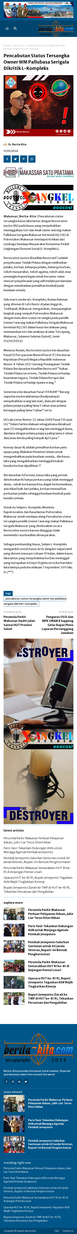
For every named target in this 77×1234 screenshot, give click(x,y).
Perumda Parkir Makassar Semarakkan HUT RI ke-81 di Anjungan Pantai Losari (48, 966)
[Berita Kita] (6, 144)
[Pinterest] (23, 159)
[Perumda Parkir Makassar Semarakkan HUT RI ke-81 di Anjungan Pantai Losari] (14, 966)
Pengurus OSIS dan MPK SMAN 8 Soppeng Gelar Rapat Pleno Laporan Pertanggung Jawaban (57, 625)
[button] (15, 28)
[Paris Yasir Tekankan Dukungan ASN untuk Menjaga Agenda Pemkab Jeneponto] (14, 930)
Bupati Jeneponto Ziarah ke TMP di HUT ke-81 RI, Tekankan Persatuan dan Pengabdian (50, 998)
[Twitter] (15, 159)
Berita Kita (19, 144)
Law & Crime (19, 45)
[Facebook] (7, 159)
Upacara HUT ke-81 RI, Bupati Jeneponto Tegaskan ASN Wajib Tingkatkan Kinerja (50, 982)
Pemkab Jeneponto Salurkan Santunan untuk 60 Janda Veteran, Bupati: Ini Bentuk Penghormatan (50, 1144)
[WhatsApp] (31, 159)
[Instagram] (13, 1081)
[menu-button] (7, 28)
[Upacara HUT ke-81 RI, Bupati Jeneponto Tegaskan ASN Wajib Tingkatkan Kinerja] (14, 982)
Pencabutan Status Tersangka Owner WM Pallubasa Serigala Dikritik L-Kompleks (35, 601)
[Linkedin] (19, 1081)
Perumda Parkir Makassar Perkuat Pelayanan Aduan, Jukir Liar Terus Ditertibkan (50, 914)
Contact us (67, 1230)
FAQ (57, 1230)
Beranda (7, 45)
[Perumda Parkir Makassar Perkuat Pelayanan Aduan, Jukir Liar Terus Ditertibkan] (14, 913)
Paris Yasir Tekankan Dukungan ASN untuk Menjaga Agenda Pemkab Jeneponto (50, 930)
